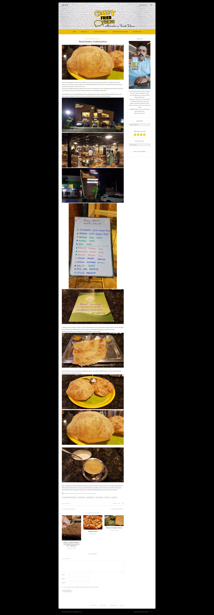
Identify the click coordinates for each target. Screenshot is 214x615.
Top (151, 611)
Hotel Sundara (99, 497)
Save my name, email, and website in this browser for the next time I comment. (81, 587)
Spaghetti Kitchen (92, 531)
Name (63, 574)
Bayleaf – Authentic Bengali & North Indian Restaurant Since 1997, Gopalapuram (71, 544)
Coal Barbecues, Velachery (69, 509)
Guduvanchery (90, 497)
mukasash (107, 497)
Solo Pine (71, 611)
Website (63, 582)
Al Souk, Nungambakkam (117, 509)
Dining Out (84, 31)
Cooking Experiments (100, 31)
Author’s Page (137, 31)
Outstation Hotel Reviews (120, 31)
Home (74, 31)
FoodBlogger (81, 497)
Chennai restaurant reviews (69, 497)
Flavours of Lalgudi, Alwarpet (114, 528)
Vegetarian (114, 497)
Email (63, 578)
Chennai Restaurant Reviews (92, 39)
